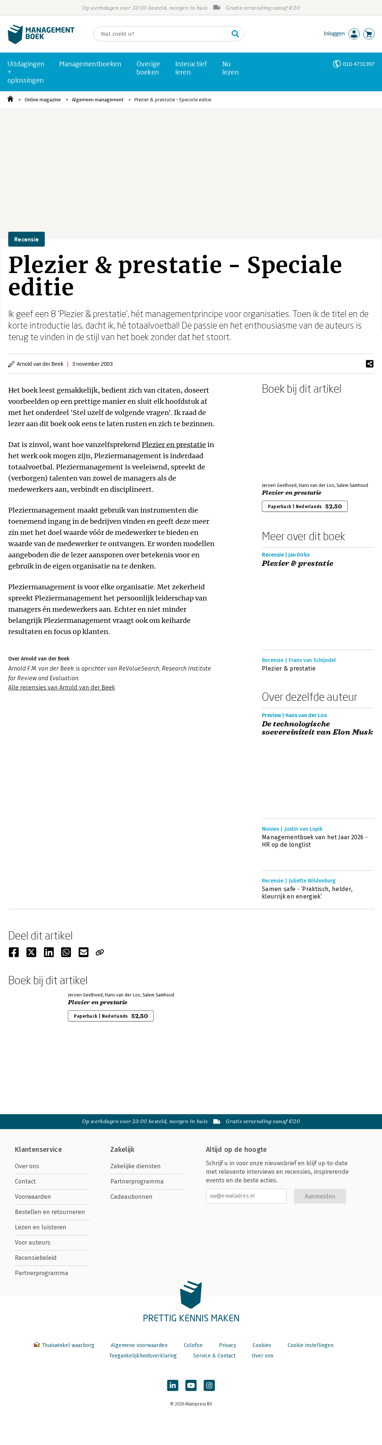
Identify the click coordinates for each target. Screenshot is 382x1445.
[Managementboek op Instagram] (209, 1385)
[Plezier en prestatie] (288, 437)
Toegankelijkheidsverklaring (143, 1356)
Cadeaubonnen (131, 1196)
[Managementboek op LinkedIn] (172, 1385)
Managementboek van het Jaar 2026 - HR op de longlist (314, 841)
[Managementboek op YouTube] (191, 1385)
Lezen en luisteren (40, 1227)
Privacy (227, 1345)
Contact (25, 1181)
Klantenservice (38, 1149)
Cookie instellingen (311, 1345)
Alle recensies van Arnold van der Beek (61, 687)
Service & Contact (214, 1356)
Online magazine (43, 99)
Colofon (193, 1345)
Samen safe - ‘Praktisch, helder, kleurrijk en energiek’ (307, 892)
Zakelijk (122, 1149)
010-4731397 (359, 64)
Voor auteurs (32, 1242)
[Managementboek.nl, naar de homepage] (41, 42)
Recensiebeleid (36, 1257)
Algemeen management (97, 99)
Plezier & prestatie (298, 564)
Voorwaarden (33, 1196)
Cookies (262, 1345)
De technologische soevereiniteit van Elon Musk (317, 728)
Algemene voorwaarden (139, 1345)
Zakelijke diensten (135, 1166)
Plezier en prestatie (174, 444)
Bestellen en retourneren (50, 1212)
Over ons (27, 1166)
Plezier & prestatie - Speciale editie (172, 99)
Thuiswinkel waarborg (68, 1345)
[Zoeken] (235, 33)
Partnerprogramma (41, 1273)
